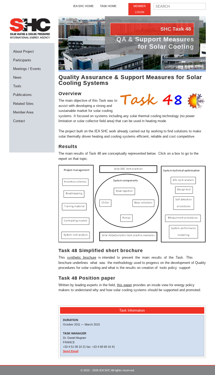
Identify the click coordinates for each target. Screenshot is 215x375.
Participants (22, 60)
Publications (22, 95)
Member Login (139, 9)
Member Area (23, 112)
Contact (19, 121)
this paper (124, 285)
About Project (23, 51)
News (17, 77)
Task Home (108, 6)
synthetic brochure (81, 257)
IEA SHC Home (83, 6)
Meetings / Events (27, 69)
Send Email (70, 351)
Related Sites (23, 104)
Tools (17, 86)
